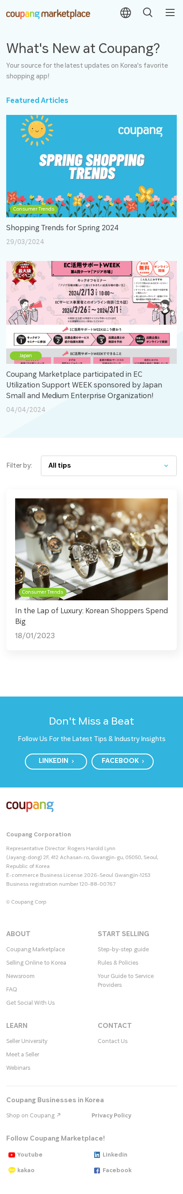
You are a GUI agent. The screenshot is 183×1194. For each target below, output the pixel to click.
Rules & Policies (118, 963)
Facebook (117, 1170)
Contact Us (112, 1041)
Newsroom (20, 976)
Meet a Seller (22, 1054)
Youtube (30, 1155)
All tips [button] (59, 465)
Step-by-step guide (123, 949)
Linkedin (115, 1155)
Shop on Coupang (31, 1115)
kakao (26, 1170)
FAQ (11, 989)
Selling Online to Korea (36, 963)
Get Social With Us (30, 1003)
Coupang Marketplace (35, 949)
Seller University (27, 1041)
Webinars (18, 1068)
